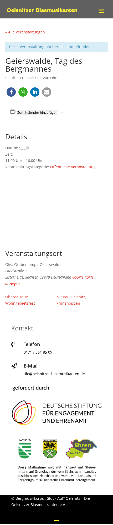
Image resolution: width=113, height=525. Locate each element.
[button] (11, 92)
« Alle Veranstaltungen (25, 31)
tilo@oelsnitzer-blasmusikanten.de (54, 373)
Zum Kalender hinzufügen (37, 112)
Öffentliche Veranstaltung (73, 166)
